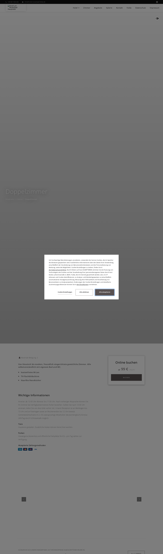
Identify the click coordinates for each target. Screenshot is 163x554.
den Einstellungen (82, 285)
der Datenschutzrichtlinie (57, 270)
